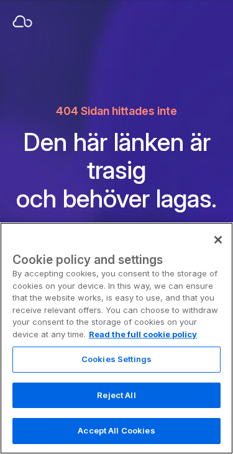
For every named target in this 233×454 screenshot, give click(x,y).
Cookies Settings (116, 359)
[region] (116, 338)
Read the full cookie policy (143, 334)
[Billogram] (43, 22)
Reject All (116, 395)
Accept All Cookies (116, 430)
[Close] (218, 239)
